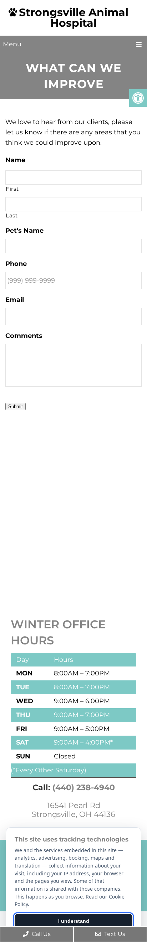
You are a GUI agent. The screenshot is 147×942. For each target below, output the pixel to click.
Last (12, 215)
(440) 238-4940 (83, 787)
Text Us (114, 934)
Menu (12, 44)
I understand (73, 921)
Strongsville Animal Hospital (73, 18)
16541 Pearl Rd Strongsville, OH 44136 (73, 810)
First (12, 189)
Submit (15, 406)
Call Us (40, 934)
